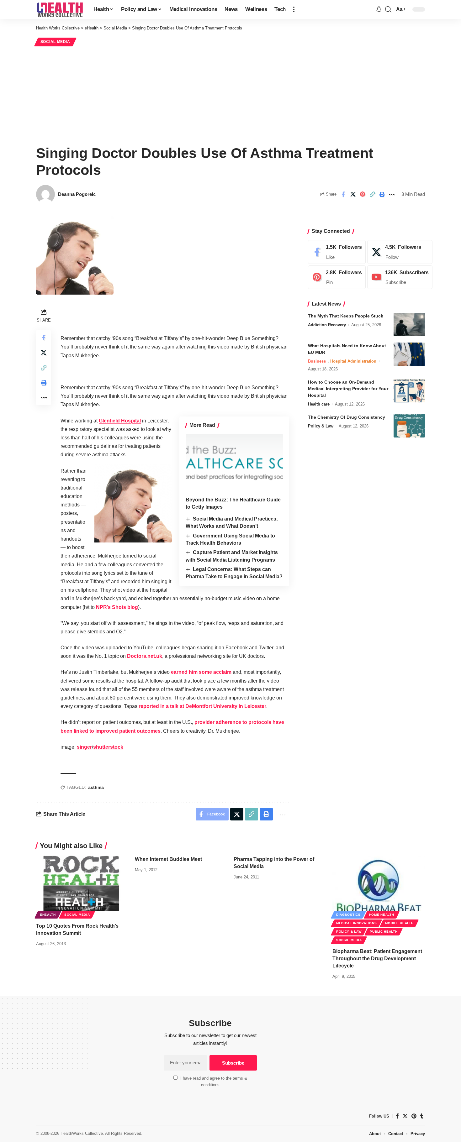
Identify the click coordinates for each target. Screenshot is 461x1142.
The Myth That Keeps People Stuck (345, 315)
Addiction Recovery (327, 324)
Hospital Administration (353, 361)
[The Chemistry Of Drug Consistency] (409, 425)
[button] (293, 9)
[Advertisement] (230, 95)
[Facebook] (337, 252)
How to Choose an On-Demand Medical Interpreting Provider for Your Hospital (348, 389)
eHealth (48, 914)
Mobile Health (399, 923)
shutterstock (108, 747)
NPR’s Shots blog (117, 607)
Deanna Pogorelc (77, 194)
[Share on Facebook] (343, 194)
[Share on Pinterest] (362, 194)
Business (317, 361)
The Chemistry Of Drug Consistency (346, 417)
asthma (96, 787)
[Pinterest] (337, 277)
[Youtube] (399, 277)
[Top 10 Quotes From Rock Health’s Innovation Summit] (82, 883)
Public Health (383, 931)
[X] (399, 252)
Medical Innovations (356, 923)
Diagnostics (348, 914)
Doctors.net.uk (144, 656)
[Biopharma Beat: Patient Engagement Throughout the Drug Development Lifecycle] (378, 883)
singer (84, 747)
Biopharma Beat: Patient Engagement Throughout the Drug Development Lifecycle (377, 958)
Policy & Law (320, 426)
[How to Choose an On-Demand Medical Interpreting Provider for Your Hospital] (409, 390)
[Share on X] (352, 194)
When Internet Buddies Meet (168, 859)
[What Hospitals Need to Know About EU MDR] (409, 354)
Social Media (55, 42)
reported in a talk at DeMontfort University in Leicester (202, 706)
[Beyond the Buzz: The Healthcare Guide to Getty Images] (234, 463)
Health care (319, 404)
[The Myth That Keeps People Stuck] (409, 324)
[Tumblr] (422, 1116)
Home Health (381, 914)
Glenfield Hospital (120, 420)
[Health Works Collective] (59, 9)
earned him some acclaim (201, 672)
